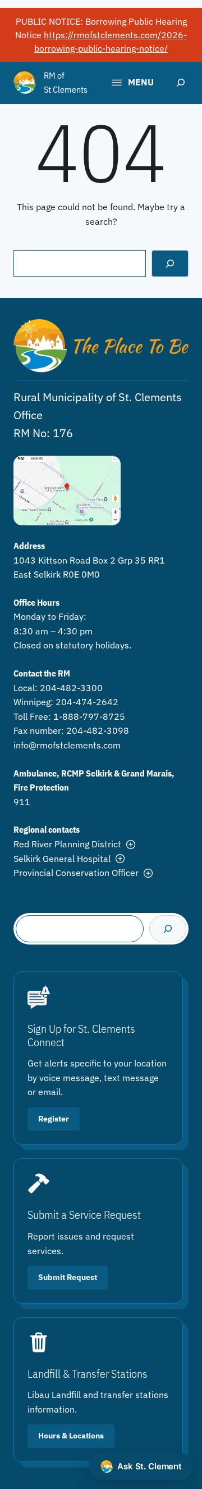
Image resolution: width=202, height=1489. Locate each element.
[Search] (170, 263)
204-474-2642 (87, 701)
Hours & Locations (71, 1436)
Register (53, 1119)
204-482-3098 (97, 730)
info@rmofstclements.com (67, 745)
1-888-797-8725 (89, 716)
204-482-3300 (71, 687)
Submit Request (67, 1277)
